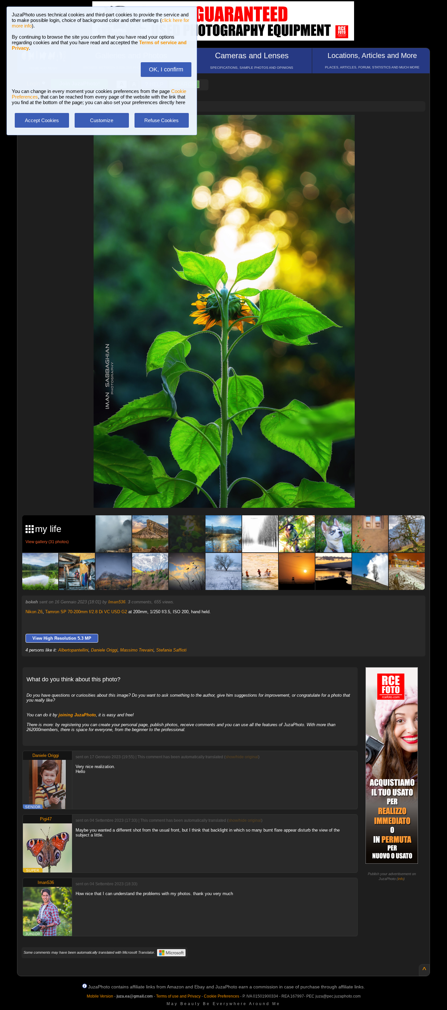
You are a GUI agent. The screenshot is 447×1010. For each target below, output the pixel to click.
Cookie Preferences (221, 996)
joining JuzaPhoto (77, 714)
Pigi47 (46, 819)
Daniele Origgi (104, 650)
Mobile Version (100, 996)
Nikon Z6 (34, 611)
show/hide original (241, 757)
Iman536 (116, 601)
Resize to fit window (228, 126)
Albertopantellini (73, 650)
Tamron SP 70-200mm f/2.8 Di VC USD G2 (86, 611)
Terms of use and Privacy (178, 996)
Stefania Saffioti (171, 650)
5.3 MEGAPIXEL (229, 495)
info (400, 879)
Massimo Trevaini (136, 650)
